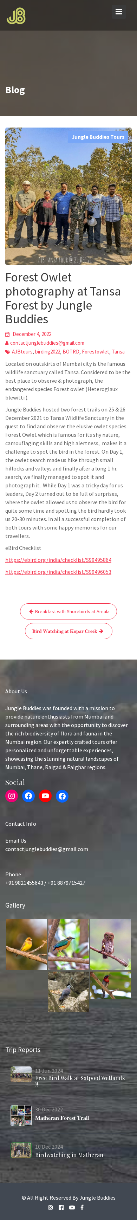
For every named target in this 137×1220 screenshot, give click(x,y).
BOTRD (71, 351)
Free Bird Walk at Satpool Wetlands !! (80, 1081)
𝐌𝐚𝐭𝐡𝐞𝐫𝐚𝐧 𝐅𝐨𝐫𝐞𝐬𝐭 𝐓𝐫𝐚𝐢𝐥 (62, 1117)
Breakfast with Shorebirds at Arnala (72, 611)
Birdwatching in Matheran (69, 1155)
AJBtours (22, 351)
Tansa (118, 351)
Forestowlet (95, 351)
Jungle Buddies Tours (98, 137)
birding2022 (47, 351)
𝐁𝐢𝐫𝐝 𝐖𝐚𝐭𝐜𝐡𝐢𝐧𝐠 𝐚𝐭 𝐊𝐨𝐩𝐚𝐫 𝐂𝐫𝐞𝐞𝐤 (64, 631)
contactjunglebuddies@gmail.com (47, 342)
